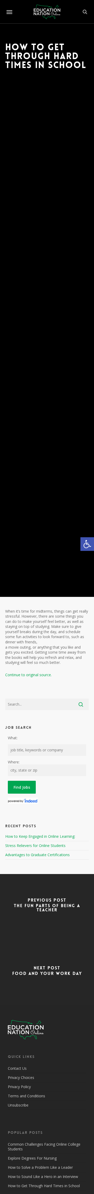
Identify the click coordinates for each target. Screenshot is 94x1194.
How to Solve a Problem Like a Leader (40, 1167)
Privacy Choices (21, 1077)
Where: (14, 761)
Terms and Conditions (26, 1095)
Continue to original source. (28, 674)
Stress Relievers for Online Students (35, 845)
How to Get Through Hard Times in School (44, 1185)
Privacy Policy (19, 1086)
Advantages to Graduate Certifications (37, 854)
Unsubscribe (18, 1105)
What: (12, 737)
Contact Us (17, 1068)
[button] (87, 544)
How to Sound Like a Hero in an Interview (43, 1176)
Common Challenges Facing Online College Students (44, 1146)
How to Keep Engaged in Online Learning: (40, 836)
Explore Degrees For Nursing (32, 1158)
